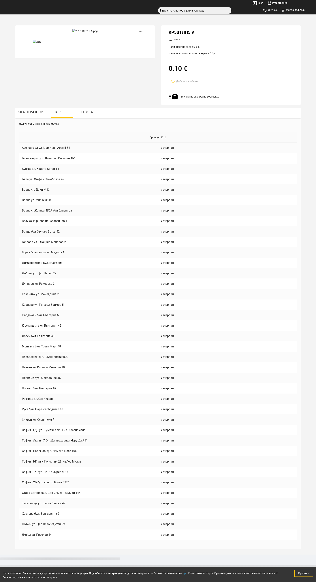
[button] (37, 42)
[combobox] (194, 10)
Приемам (303, 573)
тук (185, 573)
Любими (273, 10)
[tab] (30, 113)
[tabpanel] (158, 333)
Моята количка (295, 9)
